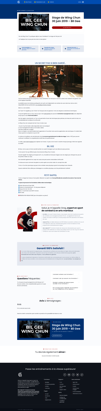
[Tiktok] (81, 374)
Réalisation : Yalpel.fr (79, 409)
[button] (67, 27)
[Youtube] (69, 374)
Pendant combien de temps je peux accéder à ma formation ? (63, 283)
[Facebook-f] (64, 374)
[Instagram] (73, 374)
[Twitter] (77, 374)
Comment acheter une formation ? (63, 274)
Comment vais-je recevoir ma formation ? (65, 278)
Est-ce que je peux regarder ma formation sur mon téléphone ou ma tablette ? (65, 288)
